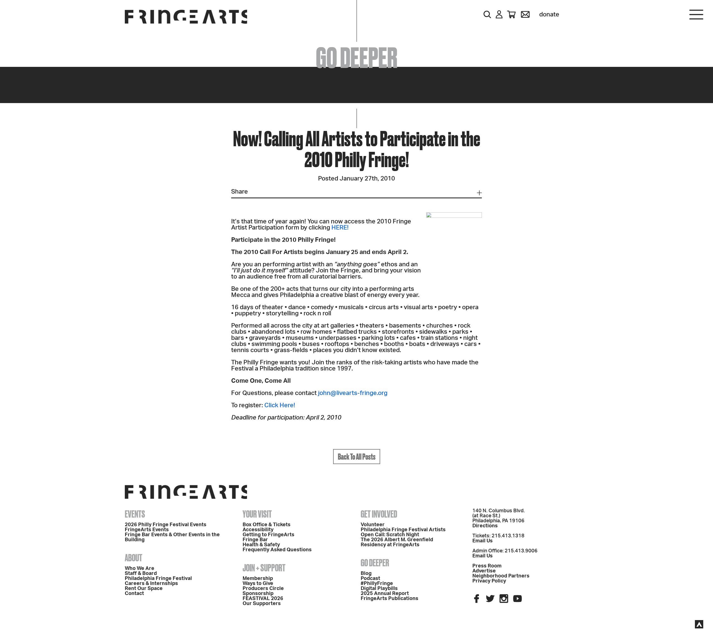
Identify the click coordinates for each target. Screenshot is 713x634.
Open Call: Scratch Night (390, 534)
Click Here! (279, 405)
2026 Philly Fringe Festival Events (165, 524)
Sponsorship (258, 593)
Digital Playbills (379, 588)
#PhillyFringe (377, 583)
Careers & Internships (151, 583)
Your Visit (257, 514)
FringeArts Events (147, 529)
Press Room (487, 566)
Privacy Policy (489, 581)
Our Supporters (262, 603)
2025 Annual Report (385, 593)
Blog (366, 573)
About (133, 557)
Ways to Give (258, 583)
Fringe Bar (255, 539)
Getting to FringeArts (268, 534)
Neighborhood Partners (500, 576)
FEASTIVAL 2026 (263, 598)
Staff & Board (141, 573)
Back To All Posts (356, 456)
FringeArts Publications (389, 598)
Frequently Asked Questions (277, 549)
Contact (134, 593)
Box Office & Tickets (266, 524)
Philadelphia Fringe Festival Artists (403, 529)
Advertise (484, 571)
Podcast (370, 578)
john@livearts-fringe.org (352, 393)
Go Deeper (375, 562)
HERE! (340, 228)
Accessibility (258, 529)
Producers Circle (263, 588)
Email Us (482, 540)
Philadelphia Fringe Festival (158, 578)
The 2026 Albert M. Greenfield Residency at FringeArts (397, 542)
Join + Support (264, 567)
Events (135, 514)
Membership (258, 578)
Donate (549, 14)
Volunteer (373, 524)
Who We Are (139, 568)
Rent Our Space (144, 588)
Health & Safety (261, 544)
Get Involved (379, 514)
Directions (485, 525)
